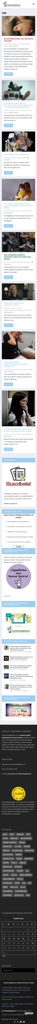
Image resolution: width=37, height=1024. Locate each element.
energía (19, 854)
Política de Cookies (8, 1006)
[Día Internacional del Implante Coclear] (18, 26)
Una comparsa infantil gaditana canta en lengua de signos (17, 257)
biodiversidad (26, 838)
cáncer (27, 846)
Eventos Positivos (14, 992)
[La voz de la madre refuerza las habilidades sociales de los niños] (18, 190)
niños (17, 883)
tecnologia (18, 895)
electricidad (8, 854)
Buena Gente (18, 987)
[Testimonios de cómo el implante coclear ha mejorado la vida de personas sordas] (18, 90)
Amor (12, 834)
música (20, 879)
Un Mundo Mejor (7, 987)
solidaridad (7, 891)
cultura (18, 846)
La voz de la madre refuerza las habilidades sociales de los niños (18, 206)
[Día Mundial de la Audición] (18, 142)
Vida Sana (26, 987)
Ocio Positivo (18, 990)
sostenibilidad (20, 891)
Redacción (9, 44)
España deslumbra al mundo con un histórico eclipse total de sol (21, 658)
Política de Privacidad (26, 1004)
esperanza (29, 859)
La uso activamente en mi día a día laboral (19, 542)
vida (27, 895)
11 (9, 938)
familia (14, 863)
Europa (24, 369)
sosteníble (7, 895)
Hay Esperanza (20, 310)
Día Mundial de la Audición (16, 154)
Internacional (26, 211)
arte (28, 834)
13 (18, 938)
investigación (8, 871)
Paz (29, 883)
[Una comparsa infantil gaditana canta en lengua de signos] (18, 242)
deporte (6, 850)
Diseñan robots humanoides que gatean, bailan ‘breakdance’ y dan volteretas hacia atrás (20, 648)
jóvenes (20, 871)
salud (23, 887)
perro (5, 887)
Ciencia (20, 110)
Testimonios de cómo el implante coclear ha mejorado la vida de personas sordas (18, 105)
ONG (23, 883)
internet (18, 867)
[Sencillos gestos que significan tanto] (18, 291)
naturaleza (7, 883)
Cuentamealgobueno (9, 310)
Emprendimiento (7, 990)
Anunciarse (12, 997)
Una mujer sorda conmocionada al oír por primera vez (15, 364)
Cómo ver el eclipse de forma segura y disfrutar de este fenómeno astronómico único (21, 676)
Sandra (8, 211)
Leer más (8, 74)
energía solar (8, 859)
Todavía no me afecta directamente (17, 531)
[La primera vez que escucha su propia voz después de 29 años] (18, 408)
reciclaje (14, 887)
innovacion (7, 867)
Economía (20, 690)
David (7, 110)
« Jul (3, 956)
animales (20, 834)
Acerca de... (5, 1004)
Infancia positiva (25, 262)
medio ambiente (25, 875)
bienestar (14, 838)
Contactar (5, 997)
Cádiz (18, 262)
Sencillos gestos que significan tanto (14, 304)
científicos (7, 846)
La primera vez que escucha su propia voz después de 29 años (18, 430)
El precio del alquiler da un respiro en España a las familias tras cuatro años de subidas (21, 687)
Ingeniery (15, 1019)
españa (19, 859)
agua (5, 834)
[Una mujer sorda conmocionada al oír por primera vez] (18, 345)
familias (23, 863)
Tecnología (30, 369)
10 (4, 938)
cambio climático (9, 842)
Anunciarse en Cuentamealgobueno (19, 774)
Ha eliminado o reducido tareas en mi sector (19, 526)
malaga (14, 875)
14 (23, 938)
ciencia (22, 842)
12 (14, 938)
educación (29, 850)
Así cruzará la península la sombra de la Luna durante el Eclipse (21, 666)
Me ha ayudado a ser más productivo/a (18, 521)
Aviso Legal (14, 1004)
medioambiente (8, 879)
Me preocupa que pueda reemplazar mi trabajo (20, 537)
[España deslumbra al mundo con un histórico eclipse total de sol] (6, 658)
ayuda (5, 838)
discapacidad (17, 850)
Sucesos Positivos (27, 434)
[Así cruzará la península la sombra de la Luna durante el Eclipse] (6, 667)
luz (27, 871)
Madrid (5, 875)
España (22, 44)
